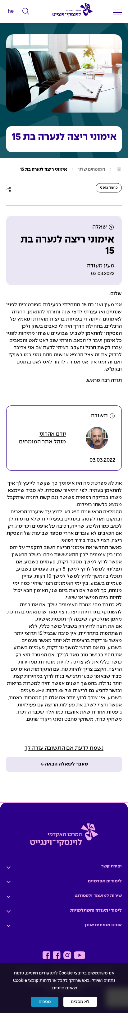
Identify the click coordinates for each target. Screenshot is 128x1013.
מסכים (45, 1002)
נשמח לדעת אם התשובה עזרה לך (64, 748)
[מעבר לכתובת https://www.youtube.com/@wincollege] (79, 955)
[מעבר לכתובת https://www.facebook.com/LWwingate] (46, 955)
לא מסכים (80, 1002)
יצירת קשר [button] (111, 866)
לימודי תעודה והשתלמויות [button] (96, 910)
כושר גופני (109, 188)
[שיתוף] (8, 189)
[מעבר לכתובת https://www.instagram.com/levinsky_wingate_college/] (67, 955)
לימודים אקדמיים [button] (105, 881)
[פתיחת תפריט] (117, 12)
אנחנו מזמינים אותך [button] (103, 925)
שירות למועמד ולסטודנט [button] (98, 896)
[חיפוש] (26, 11)
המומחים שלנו (91, 169)
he (11, 11)
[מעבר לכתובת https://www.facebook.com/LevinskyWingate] (57, 955)
